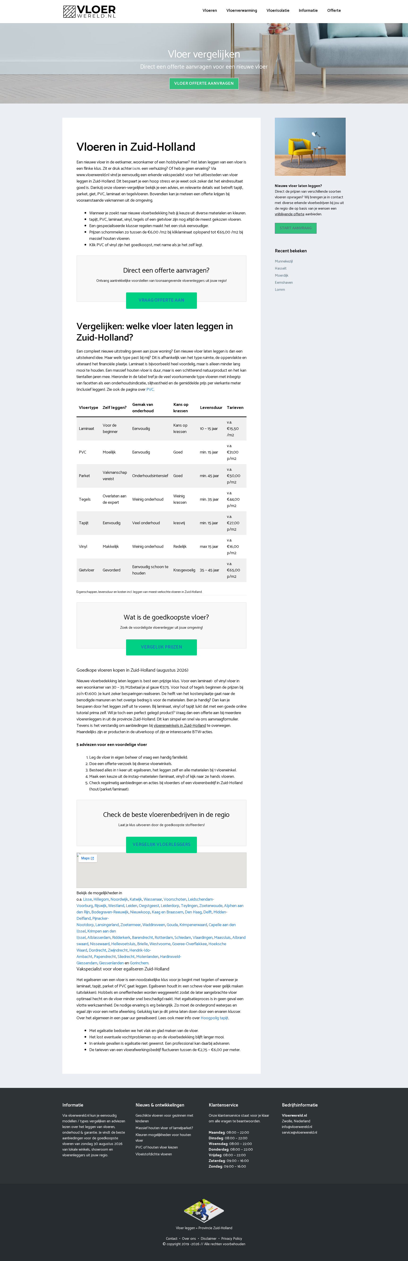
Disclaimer (209, 1239)
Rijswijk (100, 905)
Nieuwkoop (140, 912)
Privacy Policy (231, 1239)
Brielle (142, 944)
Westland (116, 905)
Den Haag (193, 912)
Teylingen (189, 905)
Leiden (131, 905)
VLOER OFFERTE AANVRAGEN (204, 83)
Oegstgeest (149, 905)
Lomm (280, 290)
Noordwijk (119, 899)
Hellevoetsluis (123, 944)
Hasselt (281, 268)
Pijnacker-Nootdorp (92, 921)
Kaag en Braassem (167, 912)
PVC (150, 389)
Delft (207, 912)
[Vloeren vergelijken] (89, 11)
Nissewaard (100, 944)
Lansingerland (107, 924)
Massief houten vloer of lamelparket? (164, 1128)
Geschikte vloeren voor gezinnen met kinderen (164, 1118)
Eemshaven (284, 282)
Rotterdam (164, 937)
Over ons (189, 1239)
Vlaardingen (202, 937)
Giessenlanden (111, 963)
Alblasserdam (98, 937)
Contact (171, 1239)
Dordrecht (97, 950)
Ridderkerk (121, 937)
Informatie (308, 10)
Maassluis (222, 937)
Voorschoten (175, 899)
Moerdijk (281, 275)
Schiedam (182, 937)
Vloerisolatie (278, 10)
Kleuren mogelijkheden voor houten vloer (163, 1138)
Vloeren (210, 10)
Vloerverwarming (241, 10)
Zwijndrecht (118, 950)
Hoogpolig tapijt (214, 1018)
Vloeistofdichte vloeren (154, 1154)
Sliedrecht (126, 956)
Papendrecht (105, 956)
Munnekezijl (284, 261)
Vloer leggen (185, 1228)
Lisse (87, 899)
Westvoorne (159, 944)
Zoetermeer (130, 924)
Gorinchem (139, 963)
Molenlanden (147, 956)
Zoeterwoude (210, 905)
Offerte (334, 10)
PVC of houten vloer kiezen (157, 1147)
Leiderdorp (170, 905)
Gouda (172, 924)
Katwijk (136, 899)
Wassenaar (153, 899)
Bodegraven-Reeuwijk (109, 912)
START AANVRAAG (296, 228)
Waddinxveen (153, 924)
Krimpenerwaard (193, 924)
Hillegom (101, 899)
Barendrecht (142, 937)
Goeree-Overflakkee (189, 944)
